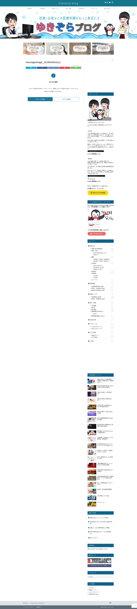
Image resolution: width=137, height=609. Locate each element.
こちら (96, 549)
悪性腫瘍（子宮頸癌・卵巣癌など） (102, 261)
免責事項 (38, 607)
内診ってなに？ (94, 537)
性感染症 (102, 271)
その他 (101, 341)
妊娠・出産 (102, 250)
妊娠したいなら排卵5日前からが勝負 (99, 527)
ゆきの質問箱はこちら (95, 181)
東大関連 (102, 309)
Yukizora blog (68, 3)
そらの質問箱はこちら (95, 154)
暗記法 (95, 313)
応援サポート (102, 335)
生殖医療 (102, 273)
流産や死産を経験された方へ (100, 253)
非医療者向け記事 (102, 297)
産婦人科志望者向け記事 (102, 290)
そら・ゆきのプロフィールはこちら (98, 186)
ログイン (91, 587)
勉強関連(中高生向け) (102, 311)
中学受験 (102, 305)
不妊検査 (96, 277)
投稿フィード (93, 590)
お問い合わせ (107, 8)
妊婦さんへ (96, 254)
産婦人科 (30, 8)
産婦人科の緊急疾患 (102, 248)
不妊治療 (96, 275)
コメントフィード (94, 592)
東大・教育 (68, 8)
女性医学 (102, 263)
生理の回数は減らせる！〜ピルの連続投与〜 (100, 532)
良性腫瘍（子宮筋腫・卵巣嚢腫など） (102, 259)
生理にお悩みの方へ (98, 265)
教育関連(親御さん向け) (102, 316)
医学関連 (42, 8)
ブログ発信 (102, 337)
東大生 (102, 307)
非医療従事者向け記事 (102, 286)
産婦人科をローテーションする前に (99, 517)
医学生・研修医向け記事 (102, 288)
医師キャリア (55, 8)
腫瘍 (102, 257)
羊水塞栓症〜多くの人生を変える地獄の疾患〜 (101, 522)
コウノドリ (102, 279)
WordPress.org (93, 594)
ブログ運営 (101, 332)
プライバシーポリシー (29, 607)
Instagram (92, 179)
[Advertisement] (101, 77)
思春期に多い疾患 (98, 269)
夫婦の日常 (81, 8)
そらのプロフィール (102, 326)
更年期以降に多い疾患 (99, 267)
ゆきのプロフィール (102, 328)
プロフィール (94, 8)
